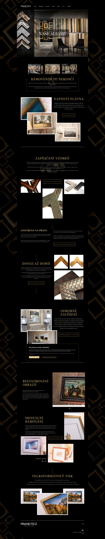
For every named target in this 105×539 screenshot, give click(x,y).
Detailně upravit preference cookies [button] (49, 357)
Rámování (41, 6)
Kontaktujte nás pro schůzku (64, 244)
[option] (68, 389)
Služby (63, 6)
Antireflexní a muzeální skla (41, 458)
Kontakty (82, 533)
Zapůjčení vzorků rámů (52, 181)
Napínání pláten (68, 115)
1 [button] (69, 408)
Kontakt (69, 6)
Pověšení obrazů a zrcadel (68, 334)
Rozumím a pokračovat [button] (34, 357)
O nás (35, 6)
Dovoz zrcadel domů (36, 283)
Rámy (58, 6)
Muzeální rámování (55, 438)
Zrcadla (48, 6)
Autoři (53, 6)
